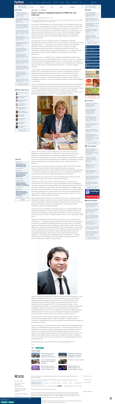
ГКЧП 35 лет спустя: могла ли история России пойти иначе (92, 227)
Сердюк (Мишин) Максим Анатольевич (23, 112)
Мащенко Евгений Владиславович (22, 108)
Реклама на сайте (19, 381)
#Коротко (55, 2)
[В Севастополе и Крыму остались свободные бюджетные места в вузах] (35, 355)
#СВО (37, 2)
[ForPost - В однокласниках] (61, 386)
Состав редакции (78, 383)
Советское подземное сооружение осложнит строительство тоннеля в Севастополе (91, 159)
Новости (32, 2)
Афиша (68, 2)
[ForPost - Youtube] (60, 386)
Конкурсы (72, 7)
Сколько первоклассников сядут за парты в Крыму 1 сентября (48, 361)
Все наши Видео (91, 49)
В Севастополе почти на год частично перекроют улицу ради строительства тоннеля (22, 32)
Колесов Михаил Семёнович (22, 119)
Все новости (47, 383)
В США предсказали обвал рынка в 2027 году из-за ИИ (92, 19)
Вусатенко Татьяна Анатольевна (23, 97)
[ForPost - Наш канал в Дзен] (62, 386)
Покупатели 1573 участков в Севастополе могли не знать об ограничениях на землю (22, 61)
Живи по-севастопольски (93, 64)
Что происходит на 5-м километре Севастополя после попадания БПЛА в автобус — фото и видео (91, 118)
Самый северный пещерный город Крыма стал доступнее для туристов (22, 20)
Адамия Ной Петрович (23, 92)
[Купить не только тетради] (62, 361)
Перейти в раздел (22, 130)
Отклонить (4, 402)
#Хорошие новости (46, 2)
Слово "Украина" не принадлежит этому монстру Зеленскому (21, 165)
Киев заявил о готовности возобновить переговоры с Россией (92, 30)
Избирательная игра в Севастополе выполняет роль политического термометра (22, 193)
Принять (11, 402)
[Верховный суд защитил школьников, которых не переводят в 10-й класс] (62, 355)
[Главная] (19, 1)
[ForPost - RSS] (57, 386)
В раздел (22, 199)
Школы (42, 7)
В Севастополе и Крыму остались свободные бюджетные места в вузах (48, 355)
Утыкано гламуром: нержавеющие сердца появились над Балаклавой (22, 184)
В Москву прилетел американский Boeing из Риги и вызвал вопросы (22, 37)
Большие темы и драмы (92, 61)
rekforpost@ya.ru (87, 382)
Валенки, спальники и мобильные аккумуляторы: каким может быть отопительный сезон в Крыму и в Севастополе (92, 137)
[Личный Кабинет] (92, 2)
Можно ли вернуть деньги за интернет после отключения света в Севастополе (92, 233)
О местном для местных (92, 52)
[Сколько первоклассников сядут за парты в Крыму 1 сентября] (35, 361)
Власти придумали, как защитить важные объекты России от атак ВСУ (91, 171)
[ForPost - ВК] (58, 386)
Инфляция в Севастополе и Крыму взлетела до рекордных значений (92, 104)
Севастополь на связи (92, 46)
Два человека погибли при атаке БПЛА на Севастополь (92, 183)
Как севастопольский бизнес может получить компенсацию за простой (92, 222)
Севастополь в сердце (92, 55)
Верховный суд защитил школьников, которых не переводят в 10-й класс (75, 355)
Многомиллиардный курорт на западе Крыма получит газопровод (22, 43)
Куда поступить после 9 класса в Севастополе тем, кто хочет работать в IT (48, 367)
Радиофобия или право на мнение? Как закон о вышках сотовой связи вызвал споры (22, 67)
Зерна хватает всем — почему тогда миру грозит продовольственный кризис (92, 24)
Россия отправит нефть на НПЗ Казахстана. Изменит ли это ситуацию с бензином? (22, 26)
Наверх (111, 398)
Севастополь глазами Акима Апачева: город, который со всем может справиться (92, 204)
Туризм (62, 2)
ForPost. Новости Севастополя (49, 389)
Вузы (61, 7)
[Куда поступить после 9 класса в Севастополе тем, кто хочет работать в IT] (35, 367)
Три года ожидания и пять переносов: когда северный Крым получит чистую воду (92, 216)
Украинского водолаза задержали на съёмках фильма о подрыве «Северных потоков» (92, 37)
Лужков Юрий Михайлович (21, 115)
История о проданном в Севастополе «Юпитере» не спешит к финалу (22, 14)
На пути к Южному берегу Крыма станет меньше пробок (92, 130)
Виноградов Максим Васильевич (23, 100)
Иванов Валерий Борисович (22, 126)
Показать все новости (22, 84)
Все (32, 7)
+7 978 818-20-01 (87, 380)
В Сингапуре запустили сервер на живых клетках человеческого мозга (21, 49)
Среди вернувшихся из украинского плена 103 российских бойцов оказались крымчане (91, 111)
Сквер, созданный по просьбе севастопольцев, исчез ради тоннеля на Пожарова (92, 177)
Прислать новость (22, 6)
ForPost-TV (64, 383)
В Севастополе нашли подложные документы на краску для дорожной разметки (21, 73)
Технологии (75, 2)
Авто (81, 2)
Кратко (70, 383)
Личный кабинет (92, 6)
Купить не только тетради (76, 360)
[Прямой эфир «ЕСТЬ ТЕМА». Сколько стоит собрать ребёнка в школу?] (62, 367)
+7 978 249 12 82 (18, 396)
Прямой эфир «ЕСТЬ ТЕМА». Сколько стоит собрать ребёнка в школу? (75, 367)
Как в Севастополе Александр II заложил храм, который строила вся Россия (92, 210)
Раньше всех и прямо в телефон (92, 59)
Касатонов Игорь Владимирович (22, 104)
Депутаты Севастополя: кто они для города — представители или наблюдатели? (22, 174)
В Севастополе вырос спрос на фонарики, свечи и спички (22, 79)
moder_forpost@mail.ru (23, 394)
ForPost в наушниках (92, 67)
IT (82, 7)
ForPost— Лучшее (77, 386)
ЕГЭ (52, 7)
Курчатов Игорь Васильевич (22, 123)
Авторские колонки (55, 383)
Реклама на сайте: (88, 376)
